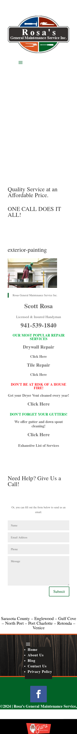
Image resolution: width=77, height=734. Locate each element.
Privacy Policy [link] (40, 671)
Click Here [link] (38, 356)
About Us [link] (25, 73)
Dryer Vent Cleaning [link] (37, 88)
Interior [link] (28, 116)
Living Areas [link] (32, 127)
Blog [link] (22, 142)
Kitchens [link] (29, 121)
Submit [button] (59, 591)
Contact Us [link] (26, 147)
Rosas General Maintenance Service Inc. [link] (35, 295)
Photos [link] (24, 137)
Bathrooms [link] (30, 83)
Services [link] (24, 78)
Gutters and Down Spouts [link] (41, 110)
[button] (38, 62)
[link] (38, 52)
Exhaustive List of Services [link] (38, 445)
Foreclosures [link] (32, 105)
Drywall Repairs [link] (34, 94)
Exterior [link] (29, 99)
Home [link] (23, 68)
